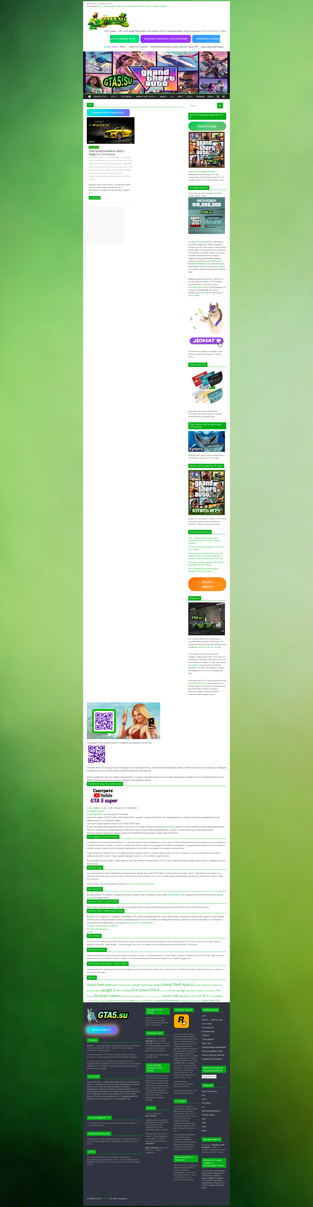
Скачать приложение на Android (102, 925)
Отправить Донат (95, 811)
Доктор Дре (93, 170)
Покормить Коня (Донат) (176, 38)
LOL (203, 1107)
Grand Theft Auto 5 (122, 985)
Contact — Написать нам (212, 1020)
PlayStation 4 (201, 991)
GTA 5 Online (123, 990)
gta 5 (112, 160)
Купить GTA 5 (100, 96)
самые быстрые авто (206, 647)
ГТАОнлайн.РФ (208, 1039)
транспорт (214, 1000)
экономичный (94, 176)
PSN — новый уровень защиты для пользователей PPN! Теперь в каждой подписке (132, 6)
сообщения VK (175, 894)
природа (122, 170)
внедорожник (122, 167)
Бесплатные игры (99, 929)
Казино (89, 1001)
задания (101, 170)
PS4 (218, 990)
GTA (102, 157)
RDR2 (180, 96)
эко (121, 173)
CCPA (204, 1016)
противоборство (195, 1001)
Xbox (181, 996)
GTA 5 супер (207, 1023)
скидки (110, 173)
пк (180, 1000)
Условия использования (212, 1059)
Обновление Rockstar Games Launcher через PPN (174, 46)
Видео (163, 96)
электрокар (120, 176)
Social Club (114, 164)
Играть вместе (207, 584)
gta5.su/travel (150, 1115)
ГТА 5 (130, 167)
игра (154, 1000)
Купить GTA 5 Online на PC (218, 38)
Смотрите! (149, 1143)
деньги (138, 1001)
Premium (201, 96)
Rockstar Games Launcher (131, 996)
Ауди (97, 167)
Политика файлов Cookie (212, 1051)
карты (205, 292)
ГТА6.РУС (206, 1035)
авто (120, 164)
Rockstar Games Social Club (151, 996)
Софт (204, 1126)
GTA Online (126, 96)
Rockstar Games (103, 164)
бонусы (113, 167)
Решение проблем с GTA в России (130, 38)
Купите (211, 1178)
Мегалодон (218, 46)
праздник (185, 1001)
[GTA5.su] (156, 72)
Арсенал (92, 167)
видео (133, 1000)
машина (108, 170)
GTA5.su (90, 1045)
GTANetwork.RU (208, 1031)
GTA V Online (164, 991)
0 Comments (110, 157)
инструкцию (193, 665)
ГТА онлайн (216, 996)
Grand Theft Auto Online (146, 985)
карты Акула (207, 46)
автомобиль (127, 164)
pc (96, 164)
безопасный (104, 167)
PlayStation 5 (210, 991)
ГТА (198, 996)
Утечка (116, 173)
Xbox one (189, 996)
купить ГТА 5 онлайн (132, 883)
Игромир (149, 1041)
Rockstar (90, 996)
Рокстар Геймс (104, 1001)
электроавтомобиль (107, 176)
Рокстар (95, 1000)
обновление (172, 1000)
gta (108, 160)
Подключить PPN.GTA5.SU (108, 112)
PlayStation (191, 990)
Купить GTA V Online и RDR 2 (140, 922)
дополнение (146, 1000)
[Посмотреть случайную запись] (223, 96)
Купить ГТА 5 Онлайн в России (201, 171)
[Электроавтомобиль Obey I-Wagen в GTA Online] (110, 118)
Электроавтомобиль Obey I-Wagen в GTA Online (107, 152)
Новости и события (138, 46)
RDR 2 (123, 46)
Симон (104, 173)
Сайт (204, 1122)
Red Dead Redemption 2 (198, 683)
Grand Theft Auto (99, 985)
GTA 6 (189, 96)
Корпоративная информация (214, 1047)
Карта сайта (207, 1043)
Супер (204, 1130)
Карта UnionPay (152, 1147)
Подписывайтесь (95, 814)
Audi (120, 157)
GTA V (113, 96)
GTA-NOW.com (208, 1027)
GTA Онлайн (174, 990)
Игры (204, 1119)
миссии (115, 170)
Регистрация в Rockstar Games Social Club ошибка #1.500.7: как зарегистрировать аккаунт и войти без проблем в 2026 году (205, 556)
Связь (210, 96)
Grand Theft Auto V (145, 96)
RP (88, 929)
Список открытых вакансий (213, 1055)
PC (172, 96)
